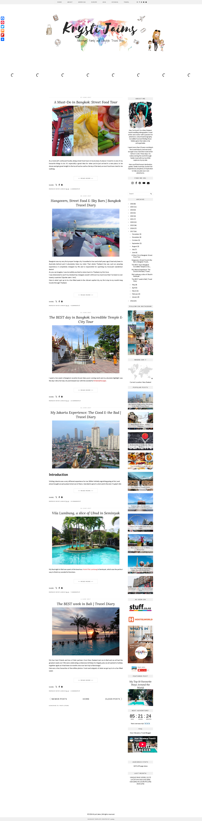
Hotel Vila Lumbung (90, 569)
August (134, 246)
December (135, 234)
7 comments (75, 592)
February (135, 294)
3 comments (75, 691)
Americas (82, 2)
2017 (132, 231)
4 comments (75, 305)
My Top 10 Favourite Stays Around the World (140, 684)
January (134, 297)
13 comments (75, 400)
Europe (94, 2)
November (135, 237)
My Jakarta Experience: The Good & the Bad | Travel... (141, 270)
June (133, 252)
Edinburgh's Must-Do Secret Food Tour (140, 590)
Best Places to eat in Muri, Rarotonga (140, 549)
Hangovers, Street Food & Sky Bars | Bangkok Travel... (142, 261)
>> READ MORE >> (85, 178)
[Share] (2, 39)
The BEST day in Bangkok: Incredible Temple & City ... (141, 265)
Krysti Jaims (97, 814)
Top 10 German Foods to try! (140, 466)
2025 (132, 207)
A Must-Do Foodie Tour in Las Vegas (140, 527)
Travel (126, 2)
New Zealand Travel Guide (140, 487)
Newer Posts (59, 699)
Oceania (115, 2)
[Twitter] (2, 27)
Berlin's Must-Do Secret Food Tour (140, 446)
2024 (132, 210)
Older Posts (112, 699)
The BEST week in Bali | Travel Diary (86, 604)
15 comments (75, 501)
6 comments (75, 189)
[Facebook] (2, 18)
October (135, 240)
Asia (104, 2)
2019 (132, 225)
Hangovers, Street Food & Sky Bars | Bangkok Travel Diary (86, 202)
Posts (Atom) (64, 705)
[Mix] (2, 31)
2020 (132, 222)
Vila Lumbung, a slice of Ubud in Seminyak (86, 513)
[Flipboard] (2, 35)
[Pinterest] (2, 22)
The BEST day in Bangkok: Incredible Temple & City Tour (85, 319)
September (136, 243)
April (133, 288)
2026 (132, 204)
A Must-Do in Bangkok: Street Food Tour (85, 102)
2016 (132, 301)
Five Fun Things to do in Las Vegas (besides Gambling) (140, 569)
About (70, 2)
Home (59, 2)
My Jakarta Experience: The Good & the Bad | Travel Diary (85, 414)
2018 (132, 228)
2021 (132, 219)
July (133, 249)
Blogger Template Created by (101, 819)
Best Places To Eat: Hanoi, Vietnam (140, 425)
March (134, 291)
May (133, 285)
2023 (132, 213)
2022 (132, 216)
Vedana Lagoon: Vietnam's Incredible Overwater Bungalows (140, 507)
